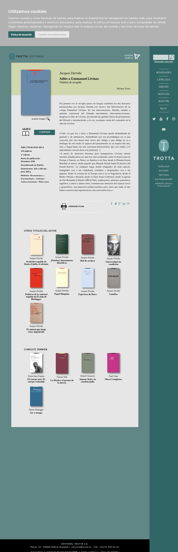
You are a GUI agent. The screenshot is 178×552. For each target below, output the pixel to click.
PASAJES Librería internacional (163, 185)
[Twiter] (154, 119)
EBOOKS (164, 87)
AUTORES (164, 171)
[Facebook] (167, 119)
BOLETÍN (164, 101)
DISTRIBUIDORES (164, 179)
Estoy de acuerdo (21, 34)
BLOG (163, 108)
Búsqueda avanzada (164, 62)
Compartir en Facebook (112, 204)
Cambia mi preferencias (52, 34)
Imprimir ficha (76, 206)
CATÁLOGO (163, 80)
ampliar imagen (39, 119)
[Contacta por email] (164, 129)
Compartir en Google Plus (120, 204)
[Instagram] (174, 119)
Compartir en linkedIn (124, 204)
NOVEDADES (163, 72)
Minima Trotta (123, 88)
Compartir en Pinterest (128, 204)
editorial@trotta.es (81, 547)
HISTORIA (164, 175)
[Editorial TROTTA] (26, 58)
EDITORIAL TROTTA (163, 151)
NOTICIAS (163, 94)
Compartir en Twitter (116, 204)
